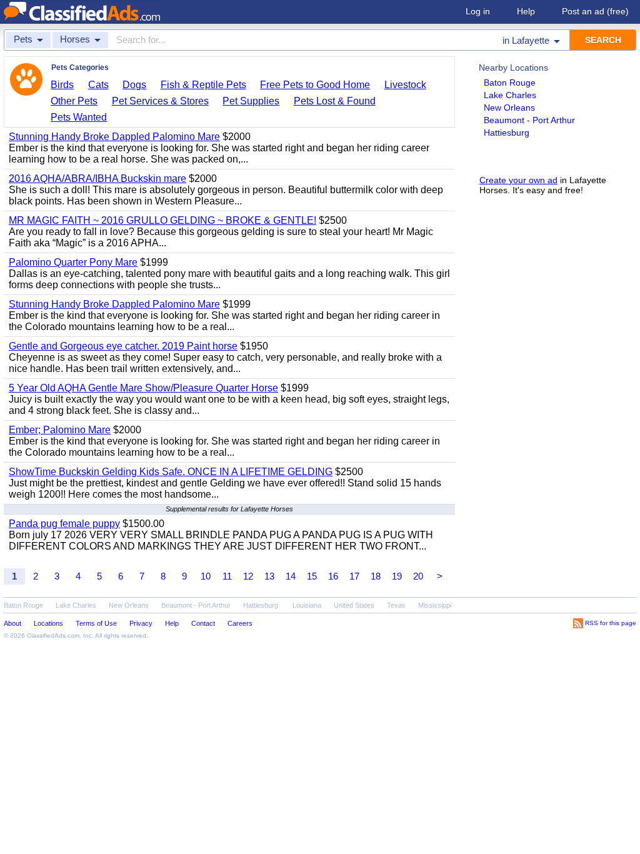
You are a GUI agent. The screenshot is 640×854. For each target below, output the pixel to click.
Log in (478, 11)
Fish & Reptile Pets (203, 84)
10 (206, 576)
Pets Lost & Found (335, 101)
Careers (240, 623)
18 (376, 576)
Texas (396, 605)
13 (269, 576)
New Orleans (509, 108)
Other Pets (74, 101)
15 (312, 576)
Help (526, 11)
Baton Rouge (510, 83)
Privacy (140, 623)
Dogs (134, 84)
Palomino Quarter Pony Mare (73, 262)
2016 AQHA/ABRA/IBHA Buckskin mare (97, 178)
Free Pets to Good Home (315, 84)
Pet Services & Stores (160, 101)
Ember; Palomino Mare (60, 429)
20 (418, 576)
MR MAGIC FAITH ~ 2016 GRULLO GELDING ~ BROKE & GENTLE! (162, 220)
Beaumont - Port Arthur (529, 120)
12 (248, 576)
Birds (62, 84)
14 (291, 576)
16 (333, 576)
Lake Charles (510, 95)
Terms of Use (96, 623)
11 (227, 576)
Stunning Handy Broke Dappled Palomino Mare (114, 136)
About (12, 623)
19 (397, 576)
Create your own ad (518, 180)
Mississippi (434, 605)
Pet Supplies (250, 101)
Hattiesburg (506, 133)
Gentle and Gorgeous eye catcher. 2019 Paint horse (123, 346)
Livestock (405, 84)
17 (354, 576)
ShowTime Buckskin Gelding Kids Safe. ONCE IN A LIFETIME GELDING (170, 471)
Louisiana (306, 605)
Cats (98, 84)
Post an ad (595, 11)
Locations (48, 623)
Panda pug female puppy (64, 523)
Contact (203, 623)
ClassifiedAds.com (53, 635)
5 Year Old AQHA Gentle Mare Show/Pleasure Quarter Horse (143, 388)
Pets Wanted (79, 117)
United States (354, 605)
